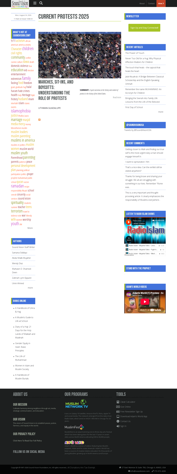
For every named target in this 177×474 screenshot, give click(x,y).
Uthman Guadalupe (49, 108)
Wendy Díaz (17, 263)
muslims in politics (18, 145)
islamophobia (21, 111)
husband (23, 98)
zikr (21, 224)
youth (15, 223)
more (30, 287)
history (14, 99)
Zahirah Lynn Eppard (21, 277)
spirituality (17, 202)
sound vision (24, 198)
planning (19, 170)
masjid (26, 119)
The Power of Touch (134, 53)
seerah (14, 194)
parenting (29, 157)
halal (28, 87)
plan (13, 169)
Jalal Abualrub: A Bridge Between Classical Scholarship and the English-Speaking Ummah (144, 80)
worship (27, 219)
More (30, 228)
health (14, 95)
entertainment (18, 74)
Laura (26, 115)
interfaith (14, 103)
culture (20, 62)
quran (20, 181)
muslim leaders (19, 131)
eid (25, 70)
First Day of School (134, 107)
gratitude (19, 87)
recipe (26, 186)
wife (13, 219)
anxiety (28, 44)
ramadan (17, 186)
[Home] (20, 4)
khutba (21, 115)
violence (14, 215)
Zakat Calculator (127, 401)
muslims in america (23, 140)
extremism (16, 79)
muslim (24, 128)
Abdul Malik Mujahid (21, 257)
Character (16, 48)
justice (14, 115)
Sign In (123, 426)
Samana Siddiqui (19, 252)
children (28, 48)
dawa (26, 61)
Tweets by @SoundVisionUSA (137, 130)
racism (26, 182)
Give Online (125, 406)
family (26, 78)
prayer (30, 174)
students (27, 203)
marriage (16, 119)
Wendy (29, 215)
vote (19, 215)
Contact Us (125, 421)
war (24, 215)
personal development (23, 165)
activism (20, 40)
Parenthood (17, 157)
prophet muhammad (19, 178)
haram (14, 91)
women (19, 219)
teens (29, 206)
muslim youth (19, 152)
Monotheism (16, 128)
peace (29, 161)
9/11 (13, 41)
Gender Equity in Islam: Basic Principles (22, 347)
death (32, 62)
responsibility (16, 190)
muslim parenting (20, 135)
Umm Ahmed (18, 283)
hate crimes (24, 91)
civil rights (16, 53)
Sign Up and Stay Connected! (144, 27)
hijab (33, 95)
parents (15, 161)
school (31, 190)
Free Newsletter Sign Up (131, 411)
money (28, 124)
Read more (117, 97)
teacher (21, 207)
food (20, 82)
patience (22, 161)
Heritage (26, 95)
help (20, 95)
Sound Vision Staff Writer (23, 247)
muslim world (27, 149)
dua (30, 66)
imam (31, 99)
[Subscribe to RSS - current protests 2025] (39, 120)
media (14, 123)
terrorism (17, 211)
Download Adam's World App (133, 416)
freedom (28, 83)
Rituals (24, 190)
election (31, 70)
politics (24, 174)
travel (25, 211)
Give (160, 3)
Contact (151, 3)
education (17, 69)
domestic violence (19, 66)
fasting (14, 83)
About (142, 3)
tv (28, 211)
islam (21, 103)
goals (13, 87)
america (22, 44)
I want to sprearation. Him (137, 161)
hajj (24, 87)
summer (14, 207)
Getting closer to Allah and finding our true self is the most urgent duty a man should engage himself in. (144, 153)
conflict (28, 57)
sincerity (21, 194)
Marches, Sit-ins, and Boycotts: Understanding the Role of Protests (55, 90)
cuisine (14, 62)
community (18, 57)
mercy (21, 123)
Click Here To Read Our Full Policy (27, 441)
